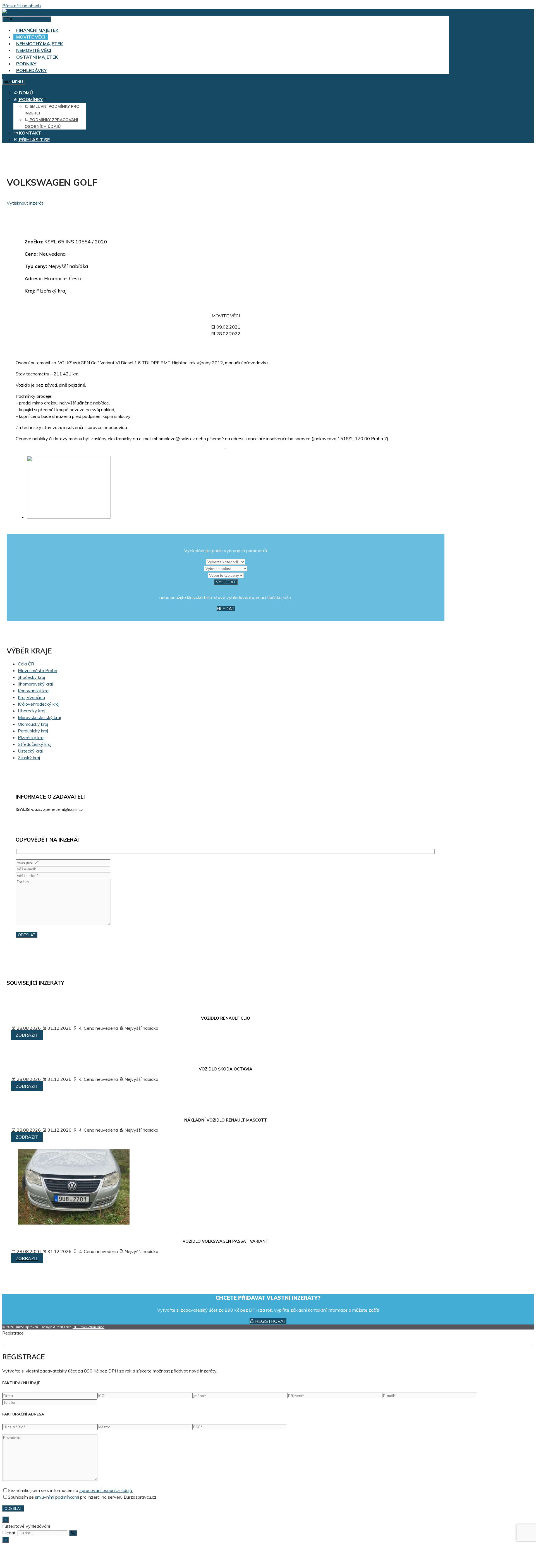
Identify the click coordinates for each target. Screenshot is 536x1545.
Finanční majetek (37, 30)
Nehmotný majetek (39, 43)
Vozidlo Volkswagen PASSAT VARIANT (226, 1241)
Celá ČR (26, 664)
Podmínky (30, 99)
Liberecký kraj (31, 710)
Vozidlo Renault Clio (225, 1018)
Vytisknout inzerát (25, 203)
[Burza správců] (23, 12)
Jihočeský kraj (31, 677)
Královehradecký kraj (38, 704)
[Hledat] (73, 1533)
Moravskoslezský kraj (39, 717)
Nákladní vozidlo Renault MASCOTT (225, 1120)
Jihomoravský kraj (35, 684)
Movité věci (30, 37)
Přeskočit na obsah (21, 5)
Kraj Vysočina (31, 697)
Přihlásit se (34, 139)
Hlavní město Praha (37, 670)
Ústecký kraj (30, 751)
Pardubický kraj (33, 731)
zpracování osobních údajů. (106, 1490)
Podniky (26, 63)
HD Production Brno (88, 1327)
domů (25, 92)
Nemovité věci (33, 50)
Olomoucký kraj (33, 724)
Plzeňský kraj (31, 737)
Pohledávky (31, 70)
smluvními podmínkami (57, 1497)
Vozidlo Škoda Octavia (225, 1069)
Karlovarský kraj (33, 690)
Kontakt (29, 133)
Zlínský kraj (29, 757)
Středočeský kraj (34, 744)
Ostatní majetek (37, 57)
